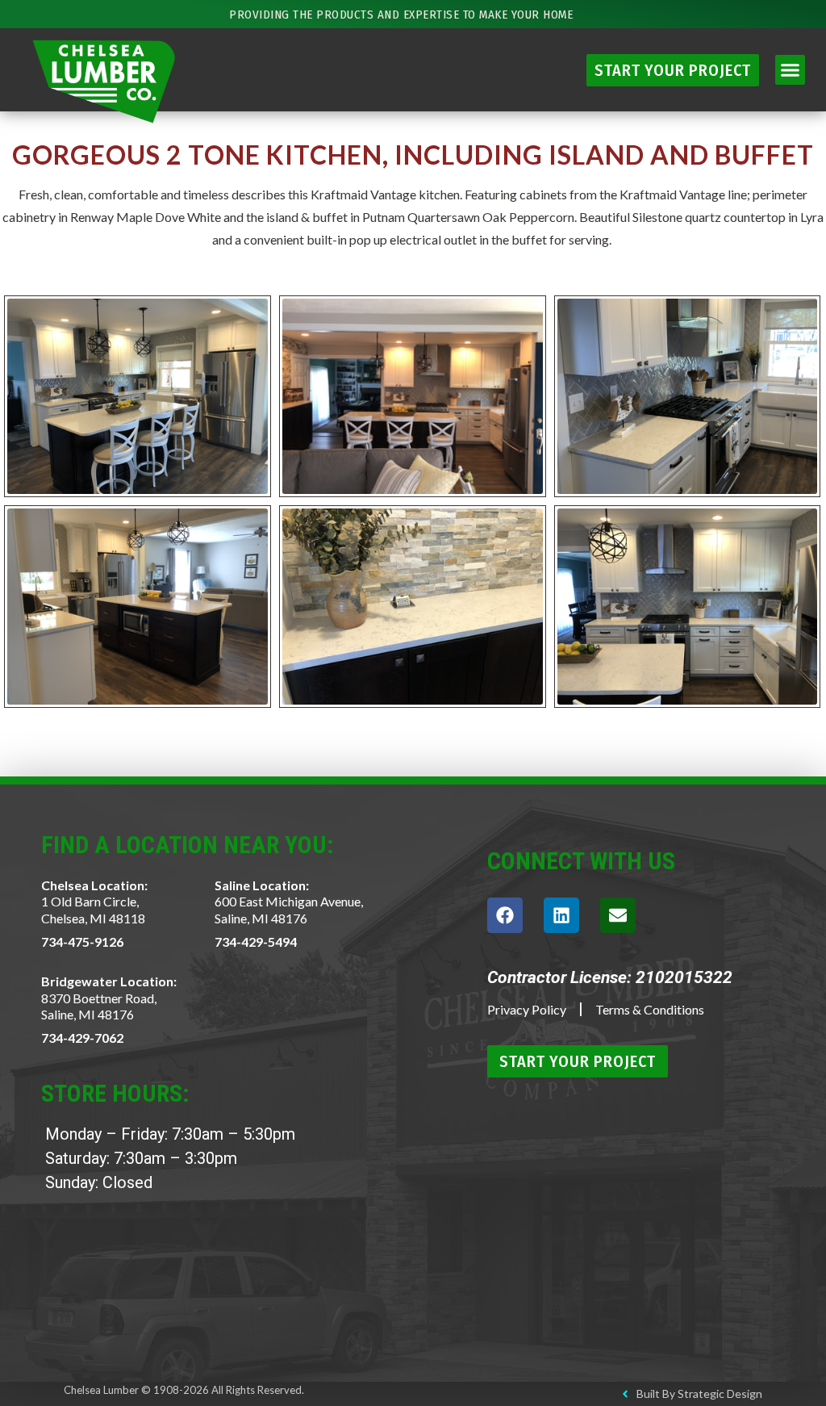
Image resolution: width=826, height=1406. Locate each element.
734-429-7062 (82, 1037)
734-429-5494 (256, 941)
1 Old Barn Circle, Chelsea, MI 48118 (93, 909)
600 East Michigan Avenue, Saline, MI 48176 (289, 909)
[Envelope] (618, 915)
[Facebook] (505, 915)
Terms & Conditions (649, 1009)
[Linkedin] (561, 915)
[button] (790, 70)
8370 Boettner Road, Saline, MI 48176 (98, 1006)
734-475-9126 (82, 941)
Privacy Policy (526, 1009)
